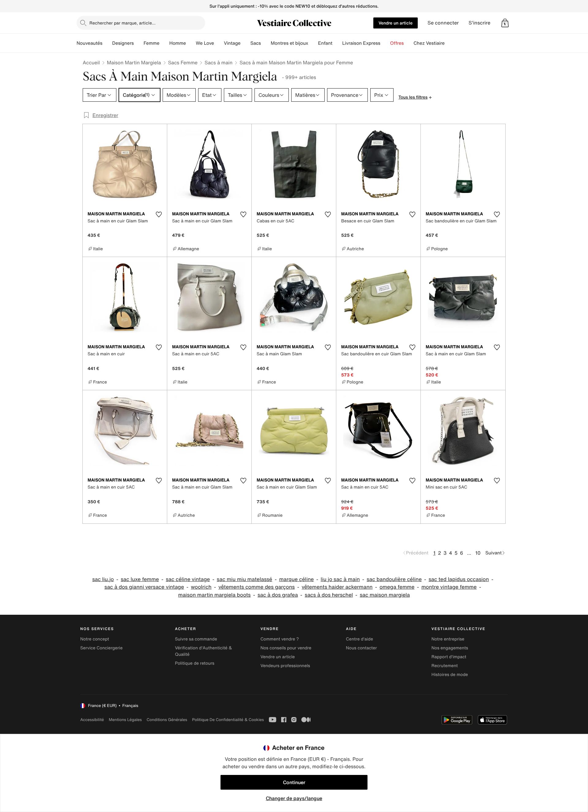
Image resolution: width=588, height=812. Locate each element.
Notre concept (94, 639)
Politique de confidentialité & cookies (228, 720)
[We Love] (219, 43)
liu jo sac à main (340, 579)
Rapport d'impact (449, 657)
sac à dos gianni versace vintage (144, 587)
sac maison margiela (385, 595)
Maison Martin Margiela (134, 62)
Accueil (91, 62)
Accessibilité (92, 720)
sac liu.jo (103, 579)
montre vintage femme (449, 587)
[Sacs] (265, 43)
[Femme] (164, 43)
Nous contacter (361, 648)
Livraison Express (361, 43)
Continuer (294, 782)
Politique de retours (194, 663)
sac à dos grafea (278, 595)
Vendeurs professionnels (285, 666)
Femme (152, 43)
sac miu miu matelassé (244, 579)
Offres (397, 43)
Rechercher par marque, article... (122, 23)
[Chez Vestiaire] (449, 43)
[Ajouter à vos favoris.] (158, 214)
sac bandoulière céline (394, 579)
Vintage (232, 43)
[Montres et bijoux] (313, 43)
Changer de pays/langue (294, 798)
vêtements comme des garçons (256, 587)
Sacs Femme (183, 62)
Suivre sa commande (196, 639)
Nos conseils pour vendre (285, 648)
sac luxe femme (140, 579)
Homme (177, 43)
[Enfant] (337, 43)
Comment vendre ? (279, 639)
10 (478, 553)
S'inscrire (479, 23)
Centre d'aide (359, 639)
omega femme (396, 587)
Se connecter (443, 23)
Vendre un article (396, 23)
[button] (505, 23)
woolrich (201, 587)
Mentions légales (125, 720)
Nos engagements (450, 648)
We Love (205, 43)
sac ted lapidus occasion (458, 579)
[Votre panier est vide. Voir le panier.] (505, 23)
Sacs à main (218, 62)
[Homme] (190, 43)
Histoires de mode (450, 674)
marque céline (296, 579)
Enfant (325, 43)
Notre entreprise (448, 639)
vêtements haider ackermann (337, 587)
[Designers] (138, 43)
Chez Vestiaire (429, 43)
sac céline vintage (188, 579)
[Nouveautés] (107, 43)
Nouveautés (89, 43)
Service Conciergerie (101, 648)
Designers (123, 43)
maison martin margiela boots (214, 595)
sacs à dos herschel (329, 595)
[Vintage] (245, 43)
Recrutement (445, 666)
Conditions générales (167, 720)
